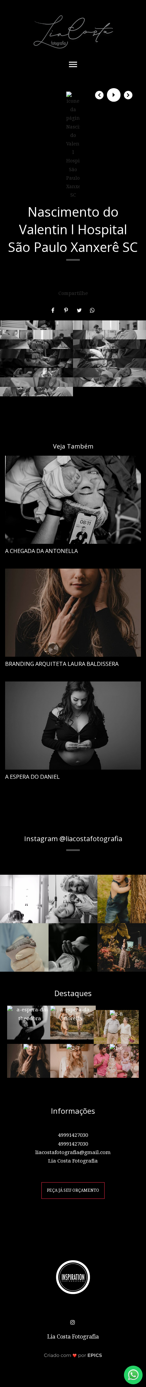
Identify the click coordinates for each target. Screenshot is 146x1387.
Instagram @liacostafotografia (73, 838)
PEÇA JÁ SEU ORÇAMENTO (73, 1190)
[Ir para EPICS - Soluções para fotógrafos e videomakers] (73, 1355)
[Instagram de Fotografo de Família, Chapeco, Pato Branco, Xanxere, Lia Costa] (73, 1321)
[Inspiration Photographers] (73, 1277)
